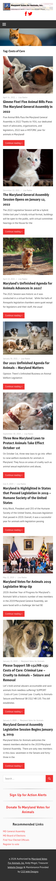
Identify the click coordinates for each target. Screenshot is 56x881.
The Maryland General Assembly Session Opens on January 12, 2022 (26, 200)
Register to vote (11, 844)
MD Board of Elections (14, 835)
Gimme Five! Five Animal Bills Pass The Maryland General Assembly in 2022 (28, 107)
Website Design (15, 867)
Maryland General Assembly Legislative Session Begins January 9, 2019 (28, 729)
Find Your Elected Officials (16, 839)
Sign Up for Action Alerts (28, 795)
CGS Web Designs (29, 871)
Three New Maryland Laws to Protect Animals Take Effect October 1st (24, 443)
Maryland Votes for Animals (32, 661)
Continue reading (13, 143)
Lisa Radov (22, 97)
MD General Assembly (14, 831)
